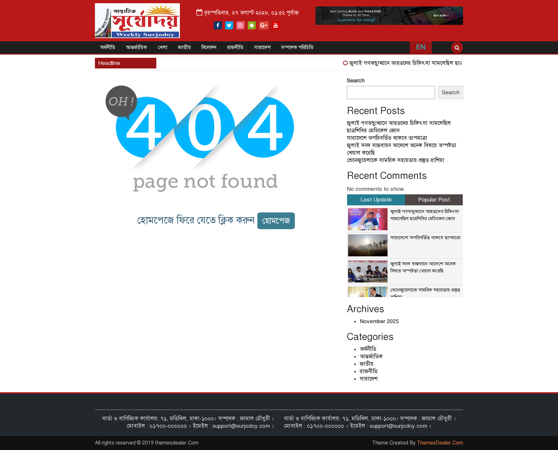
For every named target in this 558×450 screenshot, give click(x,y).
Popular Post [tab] (434, 199)
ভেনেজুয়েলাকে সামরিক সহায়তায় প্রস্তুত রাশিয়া (395, 160)
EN (420, 47)
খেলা (162, 47)
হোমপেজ (276, 221)
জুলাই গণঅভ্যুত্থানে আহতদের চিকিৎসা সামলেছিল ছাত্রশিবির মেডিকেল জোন (423, 63)
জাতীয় (184, 47)
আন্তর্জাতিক (136, 47)
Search (356, 80)
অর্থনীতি (107, 47)
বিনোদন (209, 47)
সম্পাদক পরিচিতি (297, 47)
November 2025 (379, 321)
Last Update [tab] (376, 199)
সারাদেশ (262, 47)
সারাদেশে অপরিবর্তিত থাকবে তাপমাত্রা (387, 138)
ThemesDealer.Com (440, 443)
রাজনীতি (235, 47)
